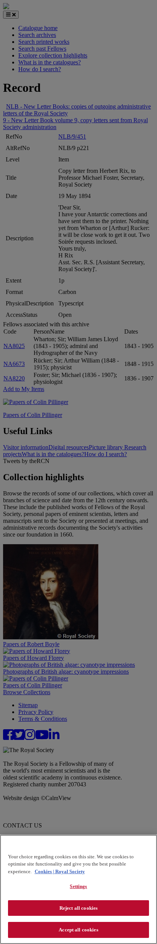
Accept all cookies (78, 930)
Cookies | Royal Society (60, 871)
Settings (78, 886)
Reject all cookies (78, 908)
